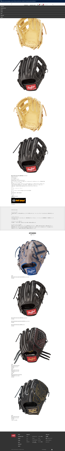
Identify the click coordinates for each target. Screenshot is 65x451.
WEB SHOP (2, 15)
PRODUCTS (26, 5)
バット (27, 438)
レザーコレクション (34, 436)
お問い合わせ (47, 434)
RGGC (1, 13)
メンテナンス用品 (40, 436)
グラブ (27, 436)
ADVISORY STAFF (33, 5)
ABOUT (2, 17)
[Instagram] (49, 449)
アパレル (33, 438)
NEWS (19, 434)
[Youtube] (53, 449)
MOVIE (38, 5)
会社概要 (47, 436)
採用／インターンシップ (49, 438)
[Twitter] (50, 449)
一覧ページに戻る (14, 420)
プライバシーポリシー (49, 440)
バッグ (39, 438)
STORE (43, 5)
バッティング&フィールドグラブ (34, 442)
